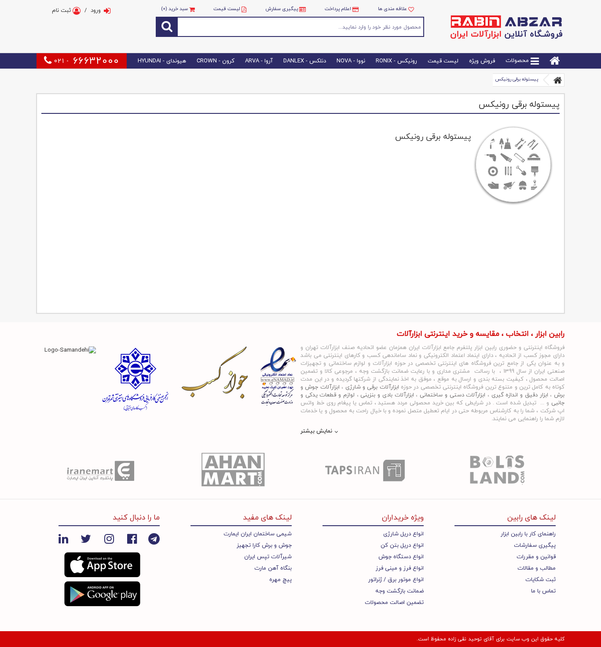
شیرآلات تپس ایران (268, 557)
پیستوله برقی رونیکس (516, 79)
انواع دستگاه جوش (401, 557)
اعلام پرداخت (337, 8)
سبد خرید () (175, 8)
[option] (103, 470)
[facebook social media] (132, 538)
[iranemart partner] (103, 470)
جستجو (301, 26)
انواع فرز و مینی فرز (400, 568)
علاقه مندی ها (393, 8)
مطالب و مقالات (536, 568)
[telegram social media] (154, 538)
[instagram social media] (109, 538)
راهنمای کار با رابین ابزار (528, 534)
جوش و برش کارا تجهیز (264, 545)
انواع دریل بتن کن (402, 545)
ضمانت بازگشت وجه (399, 591)
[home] (554, 61)
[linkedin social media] (63, 538)
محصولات (518, 61)
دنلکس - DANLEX (304, 61)
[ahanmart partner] (234, 470)
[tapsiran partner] (366, 470)
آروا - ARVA (259, 61)
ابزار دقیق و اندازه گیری (519, 395)
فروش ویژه (482, 61)
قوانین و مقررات (536, 557)
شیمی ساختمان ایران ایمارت (258, 534)
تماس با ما (543, 591)
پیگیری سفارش (281, 8)
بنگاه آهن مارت (273, 568)
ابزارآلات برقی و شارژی (372, 387)
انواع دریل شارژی (403, 534)
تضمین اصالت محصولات (394, 603)
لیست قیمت (227, 8)
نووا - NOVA (351, 61)
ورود (96, 11)
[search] (167, 26)
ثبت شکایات (540, 580)
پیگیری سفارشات (535, 545)
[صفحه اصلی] (557, 80)
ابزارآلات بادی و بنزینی (387, 395)
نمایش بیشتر (316, 431)
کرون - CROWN (216, 61)
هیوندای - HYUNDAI (162, 61)
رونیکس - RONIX (396, 61)
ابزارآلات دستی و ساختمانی (452, 395)
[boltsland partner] (498, 470)
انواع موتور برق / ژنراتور (396, 580)
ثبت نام (62, 11)
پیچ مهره (280, 580)
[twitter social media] (86, 538)
